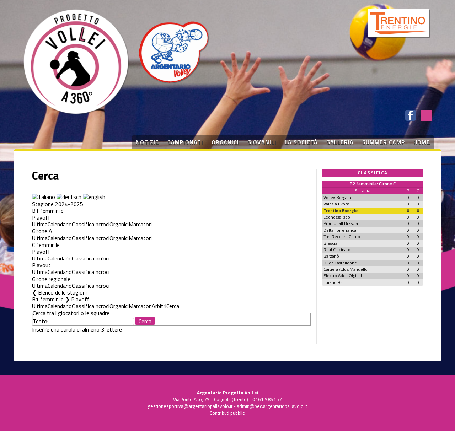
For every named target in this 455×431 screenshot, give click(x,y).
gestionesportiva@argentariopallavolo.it (190, 406)
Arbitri (159, 306)
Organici (119, 224)
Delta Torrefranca (339, 230)
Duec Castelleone (340, 262)
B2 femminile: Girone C (373, 183)
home (421, 142)
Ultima (40, 224)
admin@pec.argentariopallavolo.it (272, 406)
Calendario (60, 224)
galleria (340, 142)
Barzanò (331, 256)
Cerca (172, 306)
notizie (147, 142)
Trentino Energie (340, 210)
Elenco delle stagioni (62, 292)
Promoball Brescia (340, 223)
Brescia (330, 243)
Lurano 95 (333, 282)
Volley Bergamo (338, 197)
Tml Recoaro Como (341, 236)
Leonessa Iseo (336, 217)
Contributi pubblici (228, 412)
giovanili (261, 142)
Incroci (101, 224)
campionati (185, 142)
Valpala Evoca (336, 203)
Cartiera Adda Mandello (345, 269)
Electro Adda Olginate (344, 275)
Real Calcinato (336, 249)
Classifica (83, 224)
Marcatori (140, 224)
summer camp (383, 142)
